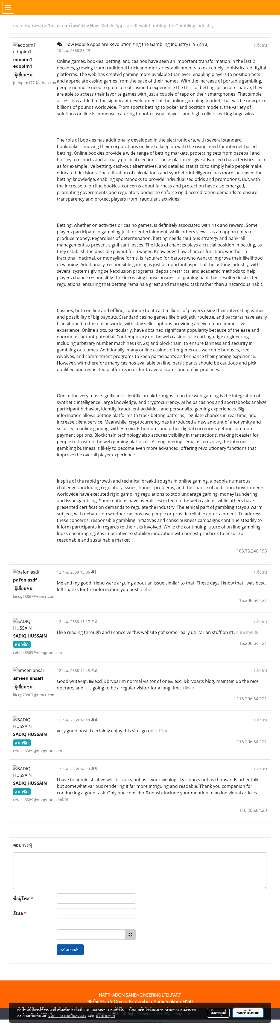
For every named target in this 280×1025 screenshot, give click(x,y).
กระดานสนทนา (28, 26)
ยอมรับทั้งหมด (248, 1012)
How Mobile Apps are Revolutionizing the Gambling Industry (152, 26)
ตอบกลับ (72, 949)
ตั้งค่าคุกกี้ (218, 1012)
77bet (63, 799)
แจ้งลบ (260, 45)
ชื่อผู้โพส (23, 898)
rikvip (188, 688)
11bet (164, 731)
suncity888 (247, 632)
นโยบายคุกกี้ (105, 1015)
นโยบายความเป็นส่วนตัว (67, 1015)
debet (147, 589)
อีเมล (20, 913)
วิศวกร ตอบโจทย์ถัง (66, 26)
